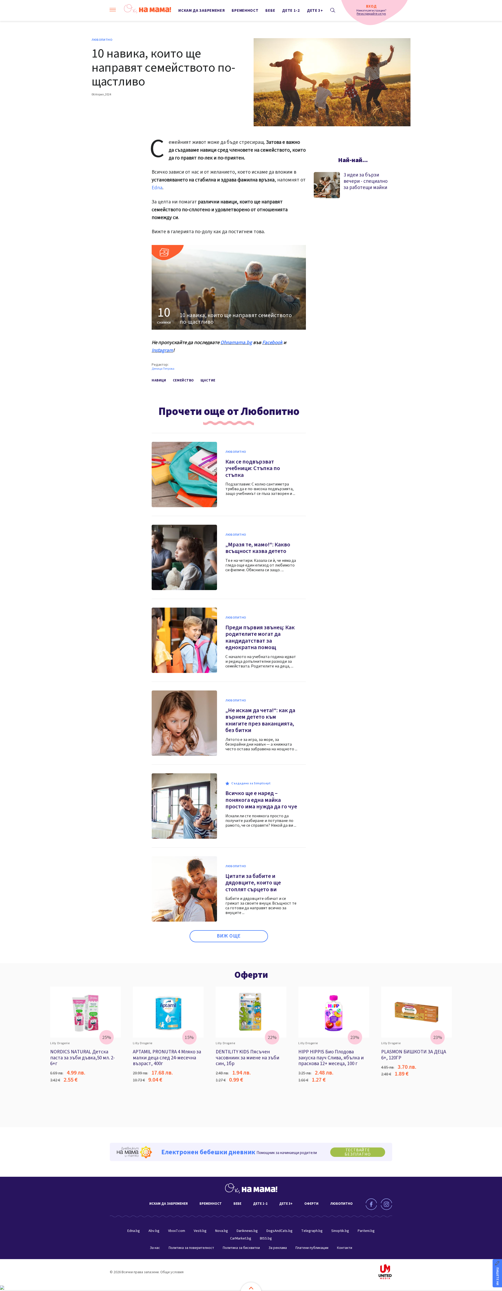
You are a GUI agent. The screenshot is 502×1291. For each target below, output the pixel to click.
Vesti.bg (200, 1230)
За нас (155, 1247)
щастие (208, 380)
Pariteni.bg (366, 1230)
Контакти (344, 1247)
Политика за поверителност (191, 1247)
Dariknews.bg (247, 1230)
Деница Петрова (163, 369)
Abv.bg (154, 1230)
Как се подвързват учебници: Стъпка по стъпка (252, 468)
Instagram (162, 350)
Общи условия (172, 1272)
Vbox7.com (176, 1230)
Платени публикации (311, 1247)
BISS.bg (266, 1238)
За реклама (278, 1247)
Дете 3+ (315, 10)
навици (159, 380)
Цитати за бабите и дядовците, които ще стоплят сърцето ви (253, 883)
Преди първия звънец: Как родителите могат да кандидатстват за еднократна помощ (260, 637)
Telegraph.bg (312, 1230)
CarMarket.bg (240, 1238)
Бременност (245, 10)
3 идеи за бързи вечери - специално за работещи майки (365, 181)
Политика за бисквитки (241, 1247)
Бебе (270, 10)
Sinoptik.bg (340, 1230)
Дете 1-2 (291, 10)
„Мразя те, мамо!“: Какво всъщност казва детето (257, 548)
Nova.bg (221, 1230)
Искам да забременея (201, 10)
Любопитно (102, 40)
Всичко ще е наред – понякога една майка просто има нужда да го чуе (261, 800)
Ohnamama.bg (236, 342)
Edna (157, 187)
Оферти (251, 974)
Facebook (272, 342)
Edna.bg (133, 1230)
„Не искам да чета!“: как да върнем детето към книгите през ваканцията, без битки (260, 720)
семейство (183, 380)
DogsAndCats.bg (279, 1230)
